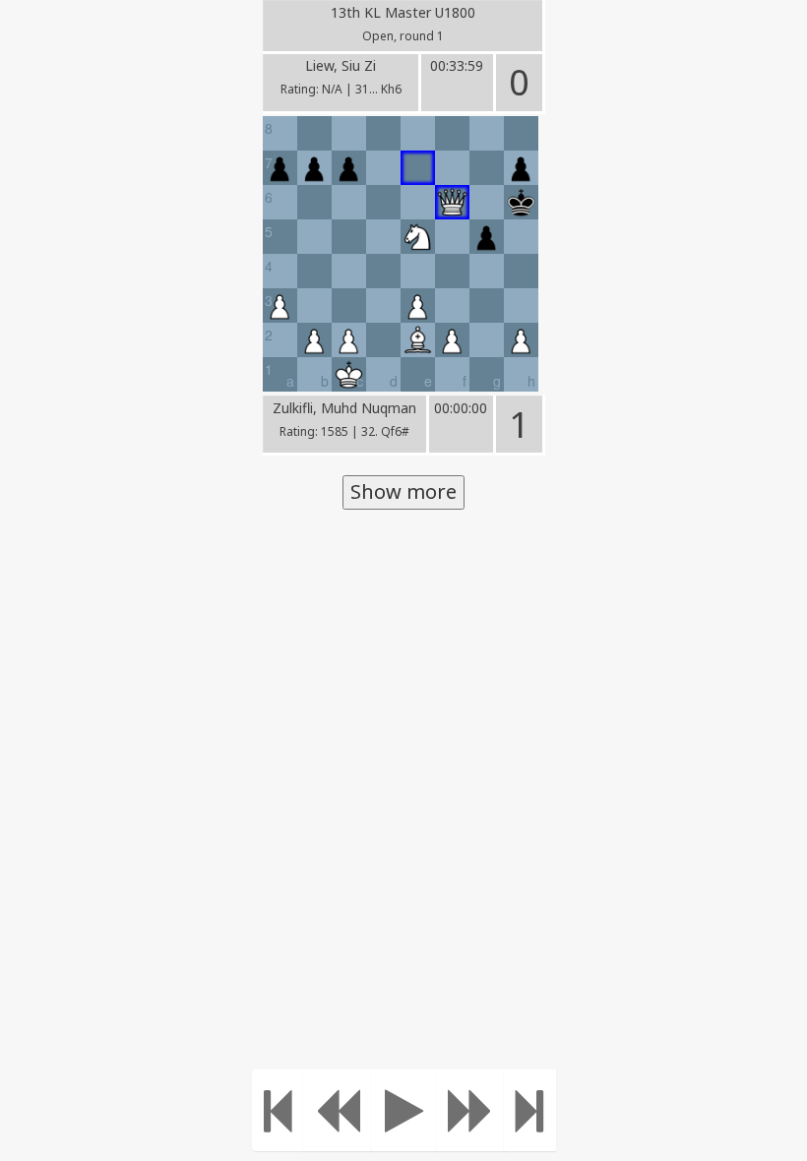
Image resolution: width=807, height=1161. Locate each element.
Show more (403, 491)
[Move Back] (337, 1110)
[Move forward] (470, 1110)
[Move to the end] (530, 1110)
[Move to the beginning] (278, 1110)
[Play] (404, 1110)
